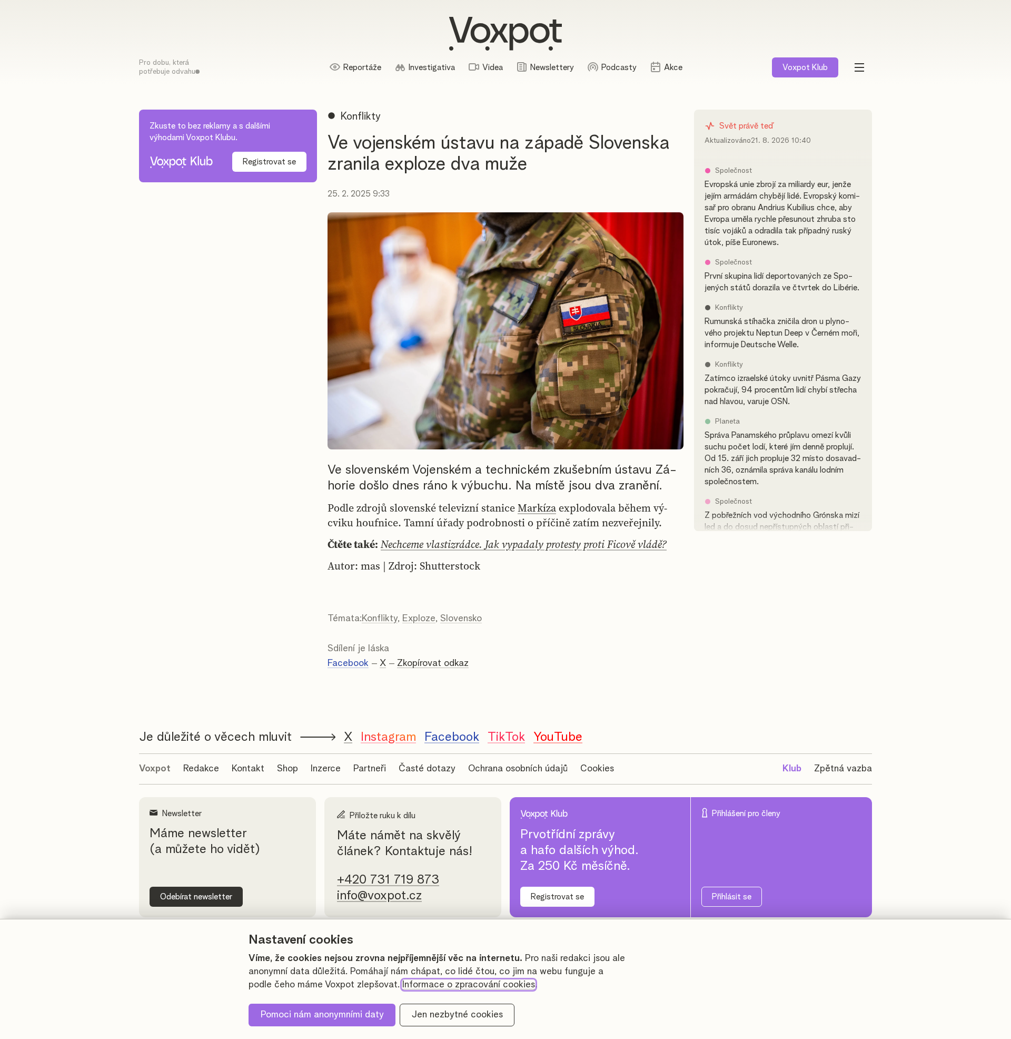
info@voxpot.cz (379, 895)
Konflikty (380, 618)
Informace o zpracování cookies (468, 984)
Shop (287, 768)
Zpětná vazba (843, 768)
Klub (805, 67)
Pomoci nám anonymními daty (322, 1015)
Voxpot (155, 768)
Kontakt (248, 768)
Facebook (348, 663)
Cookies (597, 768)
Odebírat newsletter (196, 897)
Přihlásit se (731, 897)
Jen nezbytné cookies (457, 1015)
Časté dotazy (427, 768)
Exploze (418, 618)
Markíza (537, 508)
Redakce (201, 768)
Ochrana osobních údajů (518, 768)
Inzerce (326, 768)
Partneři (369, 768)
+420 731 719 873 (388, 880)
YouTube (557, 737)
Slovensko (461, 618)
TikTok (506, 737)
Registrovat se (269, 162)
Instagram (388, 737)
